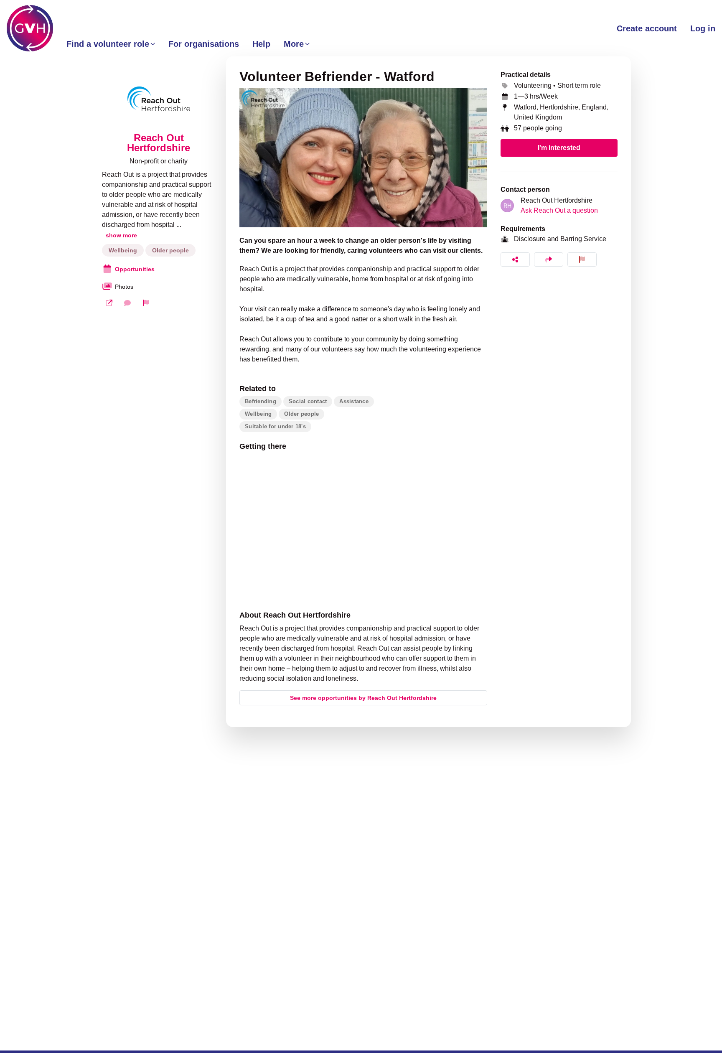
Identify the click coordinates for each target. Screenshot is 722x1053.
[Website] (109, 303)
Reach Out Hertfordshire (158, 143)
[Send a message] (127, 303)
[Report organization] (146, 303)
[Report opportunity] (582, 259)
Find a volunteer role (107, 44)
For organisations (203, 43)
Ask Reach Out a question (559, 210)
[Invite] (548, 259)
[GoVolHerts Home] (30, 28)
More (294, 44)
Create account (647, 28)
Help (261, 43)
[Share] (515, 259)
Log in (702, 28)
